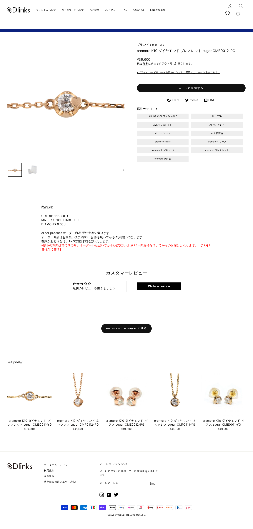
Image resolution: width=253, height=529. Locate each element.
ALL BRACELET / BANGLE (163, 116)
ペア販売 (94, 9)
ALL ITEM (217, 116)
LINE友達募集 (158, 9)
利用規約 (49, 470)
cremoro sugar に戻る (129, 328)
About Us (138, 9)
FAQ (124, 9)
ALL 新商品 (217, 133)
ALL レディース (162, 133)
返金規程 (49, 476)
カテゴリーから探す (72, 9)
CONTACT (111, 9)
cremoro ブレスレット (217, 150)
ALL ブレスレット (162, 124)
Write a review (159, 286)
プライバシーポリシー (57, 465)
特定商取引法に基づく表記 (60, 481)
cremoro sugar (163, 141)
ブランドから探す (46, 9)
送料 (145, 63)
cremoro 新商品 (162, 158)
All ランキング (216, 124)
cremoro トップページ (162, 150)
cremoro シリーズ (217, 141)
